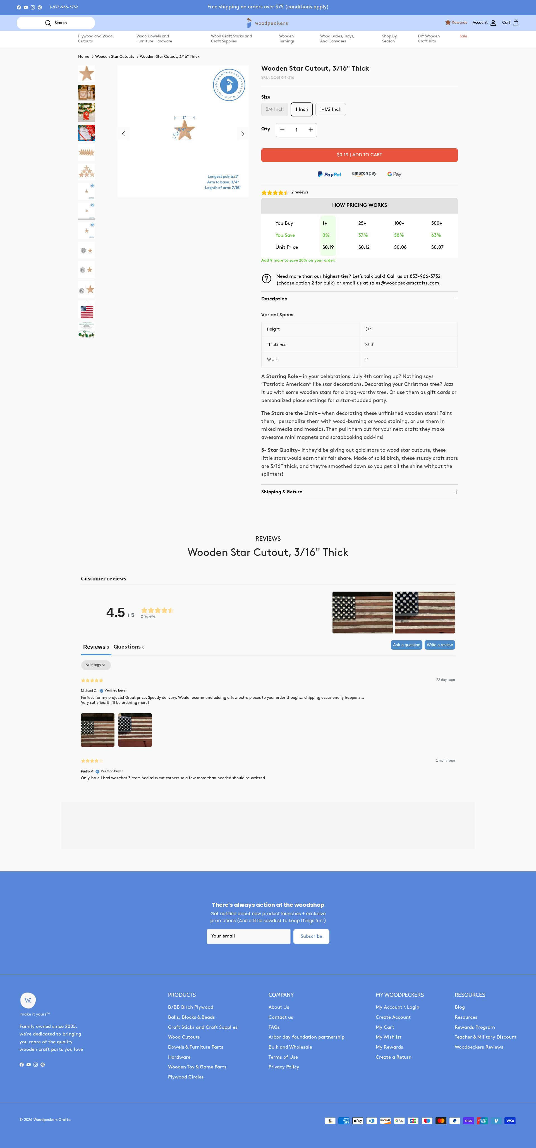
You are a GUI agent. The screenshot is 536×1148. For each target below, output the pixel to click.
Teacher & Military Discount (485, 1037)
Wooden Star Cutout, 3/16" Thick (170, 57)
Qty (265, 129)
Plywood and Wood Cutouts (95, 39)
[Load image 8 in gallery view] (183, 131)
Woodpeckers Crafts (52, 1120)
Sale (463, 36)
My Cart (385, 1027)
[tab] (129, 648)
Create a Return (393, 1057)
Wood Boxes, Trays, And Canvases (337, 39)
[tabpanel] (268, 725)
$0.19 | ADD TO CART (359, 155)
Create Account (393, 1017)
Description (274, 299)
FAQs (274, 1027)
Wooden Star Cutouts (114, 57)
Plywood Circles (186, 1077)
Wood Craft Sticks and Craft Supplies (231, 39)
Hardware (179, 1057)
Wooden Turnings (287, 39)
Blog (460, 1007)
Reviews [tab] (96, 647)
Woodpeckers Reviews (479, 1047)
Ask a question (406, 644)
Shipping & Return (282, 492)
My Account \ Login (397, 1007)
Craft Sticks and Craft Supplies (203, 1027)
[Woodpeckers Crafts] (268, 23)
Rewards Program (475, 1027)
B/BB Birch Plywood (190, 1007)
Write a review (440, 644)
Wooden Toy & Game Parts (197, 1067)
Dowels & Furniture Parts (195, 1047)
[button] (362, 612)
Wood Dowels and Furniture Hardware (154, 39)
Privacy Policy (284, 1067)
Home (83, 57)
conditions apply (307, 7)
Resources (466, 1017)
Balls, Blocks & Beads (191, 1017)
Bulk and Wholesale (290, 1047)
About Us (279, 1007)
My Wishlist (388, 1037)
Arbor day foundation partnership (306, 1037)
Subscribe (311, 936)
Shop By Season (389, 39)
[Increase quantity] (310, 130)
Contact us (281, 1017)
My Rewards (389, 1047)
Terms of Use (283, 1057)
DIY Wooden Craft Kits (429, 39)
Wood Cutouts (184, 1037)
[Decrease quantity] (282, 130)
